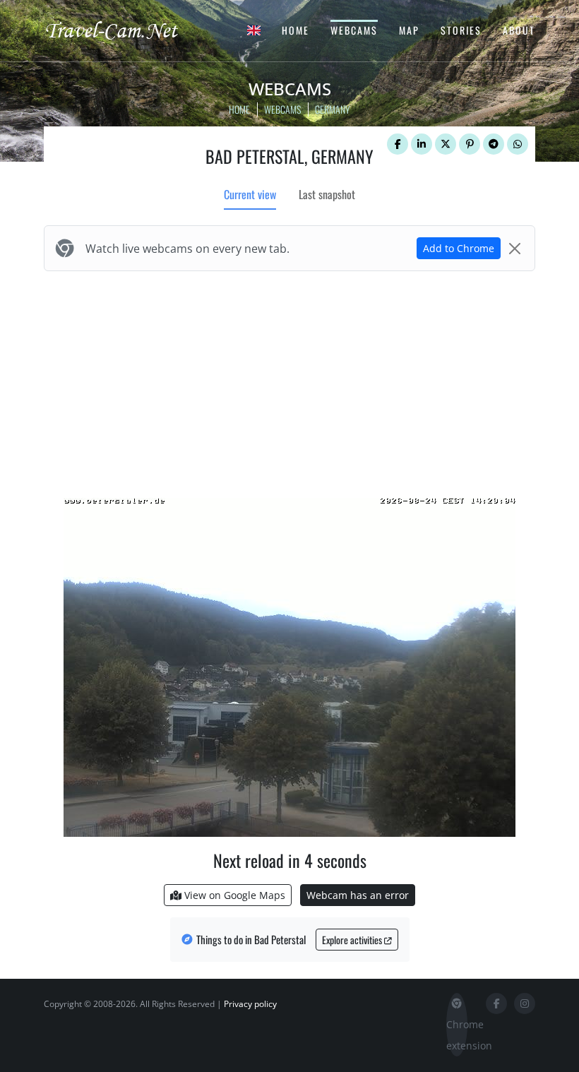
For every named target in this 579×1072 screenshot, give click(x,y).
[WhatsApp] (517, 144)
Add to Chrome (458, 248)
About (519, 30)
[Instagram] (524, 1003)
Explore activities (353, 939)
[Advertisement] (289, 381)
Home (295, 30)
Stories (461, 30)
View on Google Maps (233, 895)
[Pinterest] (469, 144)
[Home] (123, 29)
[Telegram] (493, 144)
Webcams (354, 30)
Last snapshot (327, 194)
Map (409, 30)
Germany (332, 109)
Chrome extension (456, 1035)
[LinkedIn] (421, 144)
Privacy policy (250, 1004)
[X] (445, 144)
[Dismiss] (514, 248)
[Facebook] (397, 144)
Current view (250, 194)
